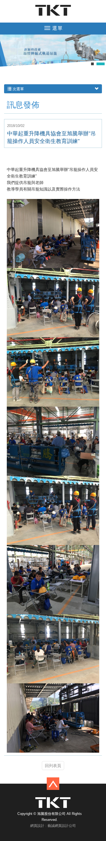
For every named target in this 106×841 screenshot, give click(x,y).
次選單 (17, 89)
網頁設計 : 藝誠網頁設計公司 (53, 826)
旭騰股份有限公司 (53, 10)
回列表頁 (53, 765)
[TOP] (53, 783)
